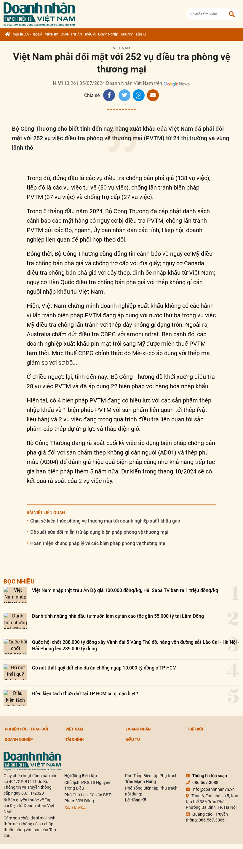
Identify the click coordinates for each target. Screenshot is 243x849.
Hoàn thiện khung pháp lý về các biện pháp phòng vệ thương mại (98, 543)
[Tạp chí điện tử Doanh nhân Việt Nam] (39, 13)
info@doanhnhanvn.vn (213, 789)
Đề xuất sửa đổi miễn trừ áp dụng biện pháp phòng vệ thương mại (99, 532)
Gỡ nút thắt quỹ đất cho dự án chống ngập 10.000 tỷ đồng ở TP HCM (104, 667)
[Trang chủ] (7, 34)
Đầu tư (141, 34)
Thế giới (89, 34)
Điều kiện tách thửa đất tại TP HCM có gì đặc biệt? (85, 693)
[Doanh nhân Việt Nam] (32, 761)
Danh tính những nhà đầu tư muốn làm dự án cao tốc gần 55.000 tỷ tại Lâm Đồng (118, 616)
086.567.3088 (205, 782)
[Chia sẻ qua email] (153, 95)
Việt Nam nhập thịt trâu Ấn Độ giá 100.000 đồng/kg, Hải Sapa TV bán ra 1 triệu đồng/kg (125, 590)
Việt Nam (51, 34)
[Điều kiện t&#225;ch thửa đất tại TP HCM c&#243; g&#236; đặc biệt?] (15, 698)
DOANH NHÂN (71, 34)
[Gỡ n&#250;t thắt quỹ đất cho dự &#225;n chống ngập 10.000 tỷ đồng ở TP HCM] (15, 672)
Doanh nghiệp (108, 34)
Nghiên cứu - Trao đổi (27, 34)
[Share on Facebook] (109, 95)
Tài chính (127, 34)
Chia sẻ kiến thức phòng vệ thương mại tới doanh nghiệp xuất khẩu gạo (105, 521)
